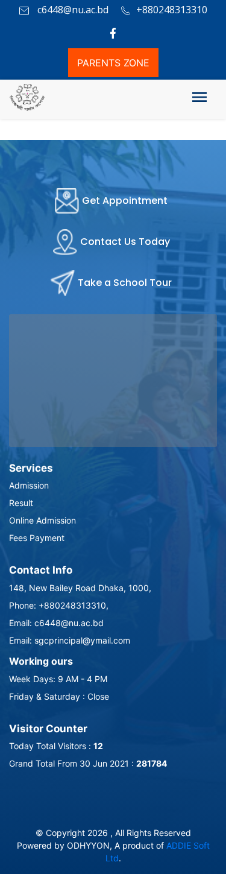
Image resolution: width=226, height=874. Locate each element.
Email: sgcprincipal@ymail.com (69, 640)
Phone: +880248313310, (58, 605)
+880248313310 (171, 9)
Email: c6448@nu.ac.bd (56, 623)
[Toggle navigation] (199, 99)
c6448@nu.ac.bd (71, 9)
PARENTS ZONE (113, 63)
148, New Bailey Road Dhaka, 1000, (80, 588)
